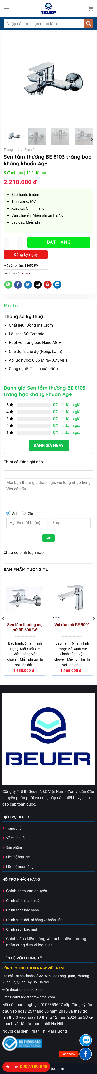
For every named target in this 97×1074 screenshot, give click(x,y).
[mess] (85, 1054)
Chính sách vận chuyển (26, 891)
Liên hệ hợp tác (18, 857)
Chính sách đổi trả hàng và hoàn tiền (34, 920)
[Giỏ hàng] (90, 8)
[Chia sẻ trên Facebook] (18, 285)
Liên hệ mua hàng (20, 867)
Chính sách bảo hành (22, 910)
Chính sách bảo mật (21, 929)
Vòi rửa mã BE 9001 (72, 624)
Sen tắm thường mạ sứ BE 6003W (25, 627)
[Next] (85, 79)
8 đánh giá (13, 172)
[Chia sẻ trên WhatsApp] (8, 285)
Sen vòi (29, 150)
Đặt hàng (59, 242)
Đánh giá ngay (49, 445)
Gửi (48, 538)
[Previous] (11, 79)
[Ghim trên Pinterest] (48, 285)
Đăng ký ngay (26, 254)
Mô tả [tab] (11, 305)
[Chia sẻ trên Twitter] (28, 285)
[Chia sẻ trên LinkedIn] (57, 285)
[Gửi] (88, 23)
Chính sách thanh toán (23, 901)
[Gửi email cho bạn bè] (38, 285)
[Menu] (7, 8)
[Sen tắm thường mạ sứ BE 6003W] (25, 599)
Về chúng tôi (15, 838)
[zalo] (85, 1040)
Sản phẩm (14, 848)
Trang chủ (11, 150)
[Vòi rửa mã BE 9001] (72, 599)
